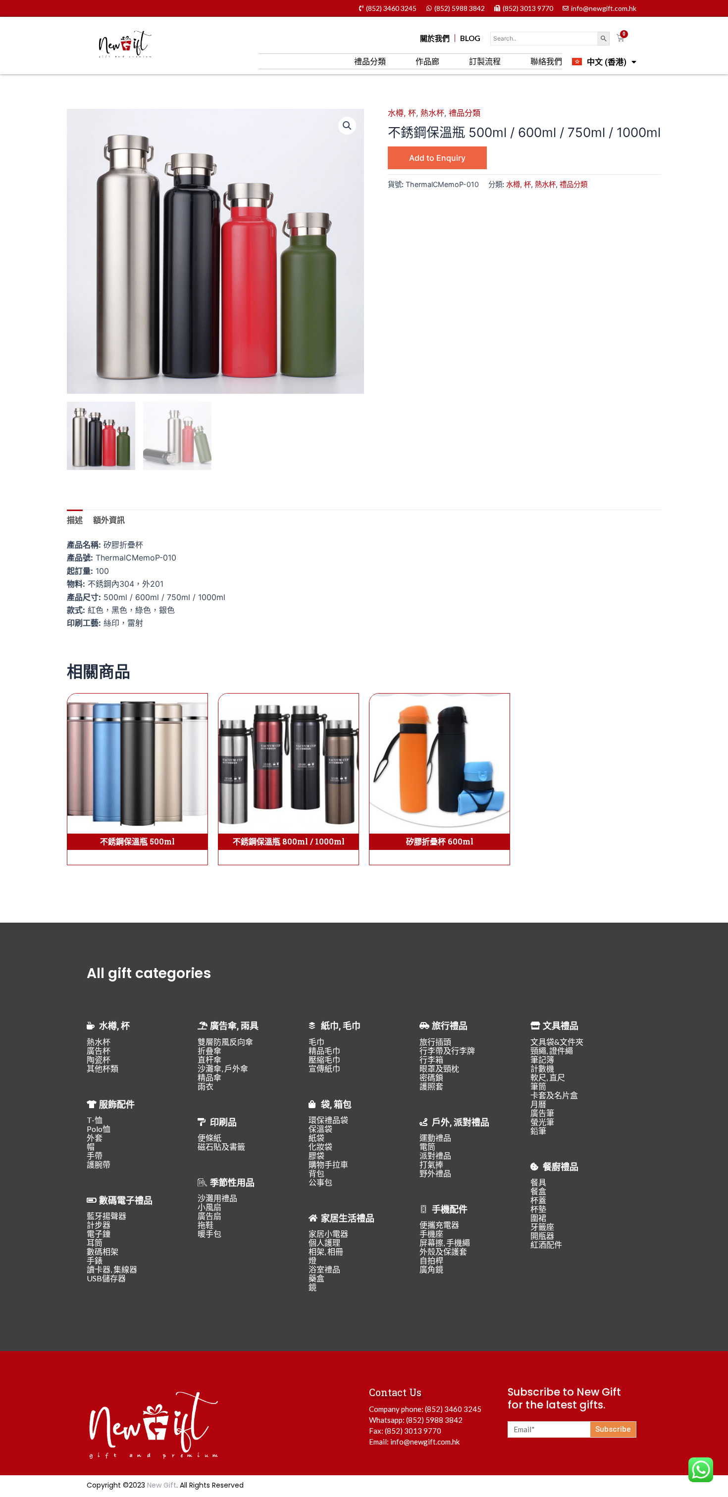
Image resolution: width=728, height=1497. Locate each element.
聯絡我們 (546, 61)
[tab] (75, 520)
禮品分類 (370, 61)
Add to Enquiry (437, 158)
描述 (75, 520)
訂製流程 (485, 61)
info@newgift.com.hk (425, 1441)
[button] (347, 126)
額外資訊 (109, 520)
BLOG (470, 38)
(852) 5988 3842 (434, 1419)
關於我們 (435, 38)
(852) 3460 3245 (453, 1408)
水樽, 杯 (402, 113)
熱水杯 (432, 113)
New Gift (161, 1485)
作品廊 (427, 61)
